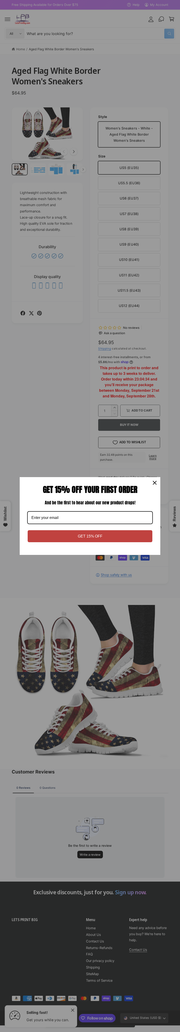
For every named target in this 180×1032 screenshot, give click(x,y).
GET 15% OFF (90, 536)
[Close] (154, 482)
